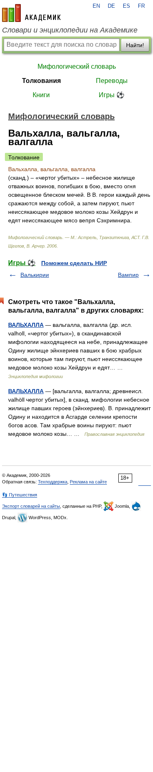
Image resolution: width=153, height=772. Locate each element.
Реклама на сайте (88, 481)
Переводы (112, 80)
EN (96, 6)
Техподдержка (52, 481)
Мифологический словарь (77, 66)
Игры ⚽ (111, 94)
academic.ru (31, 13)
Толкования (41, 80)
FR (141, 6)
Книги (41, 94)
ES (126, 6)
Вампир (128, 275)
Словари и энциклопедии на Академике (69, 30)
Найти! (135, 45)
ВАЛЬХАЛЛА (26, 325)
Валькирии (34, 275)
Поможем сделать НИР (74, 263)
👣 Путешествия (19, 494)
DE (111, 6)
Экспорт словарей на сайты (31, 506)
